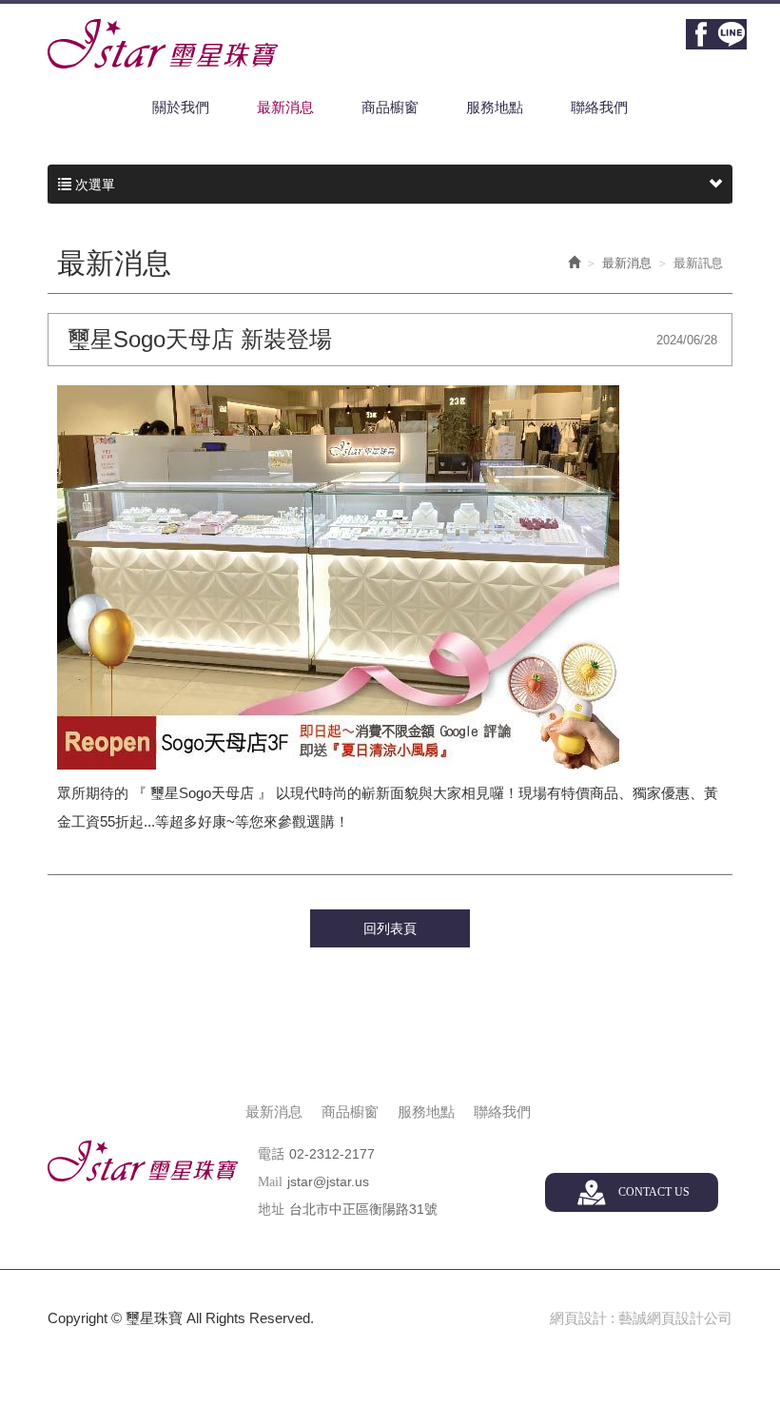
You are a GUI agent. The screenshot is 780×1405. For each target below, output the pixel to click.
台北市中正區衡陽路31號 (363, 1209)
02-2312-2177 (332, 1153)
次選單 (93, 184)
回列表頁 (390, 928)
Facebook (701, 34)
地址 (271, 1209)
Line (731, 34)
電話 (271, 1154)
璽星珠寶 (163, 43)
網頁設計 (578, 1318)
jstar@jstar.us (328, 1181)
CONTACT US (654, 1192)
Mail (270, 1182)
